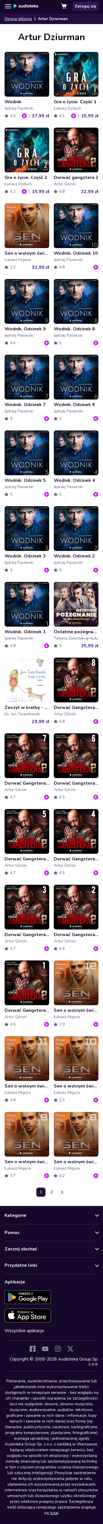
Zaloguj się (85, 6)
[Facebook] (32, 1348)
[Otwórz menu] (8, 6)
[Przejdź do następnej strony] (62, 1192)
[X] (70, 1348)
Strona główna (18, 19)
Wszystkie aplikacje (24, 1331)
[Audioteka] (26, 6)
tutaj (54, 1513)
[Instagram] (57, 1348)
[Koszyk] (64, 6)
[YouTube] (45, 1348)
